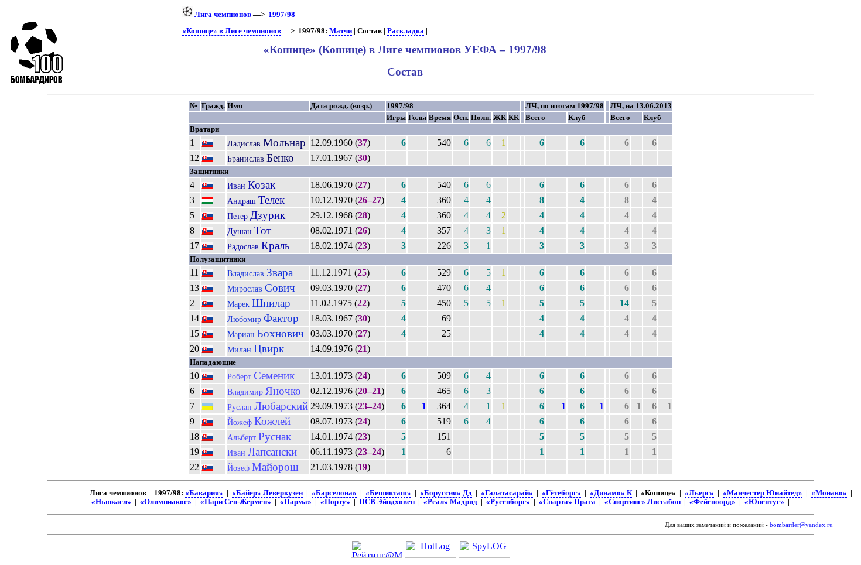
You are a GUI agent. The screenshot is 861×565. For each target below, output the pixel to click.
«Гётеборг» (561, 493)
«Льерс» (699, 493)
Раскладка (405, 31)
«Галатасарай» (507, 493)
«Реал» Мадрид (450, 502)
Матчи (340, 31)
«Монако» (829, 493)
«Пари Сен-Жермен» (235, 502)
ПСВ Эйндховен (387, 502)
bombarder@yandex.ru (801, 525)
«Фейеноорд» (712, 502)
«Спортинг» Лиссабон (642, 502)
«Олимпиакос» (166, 502)
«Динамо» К (611, 493)
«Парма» (296, 502)
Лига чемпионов (222, 15)
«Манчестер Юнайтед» (762, 493)
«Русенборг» (508, 502)
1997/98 (281, 15)
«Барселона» (334, 493)
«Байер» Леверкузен (267, 493)
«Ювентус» (764, 502)
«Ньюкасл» (111, 502)
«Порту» (335, 502)
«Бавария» (204, 493)
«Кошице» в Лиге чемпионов (231, 31)
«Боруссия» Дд (446, 493)
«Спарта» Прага (567, 502)
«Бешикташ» (388, 493)
